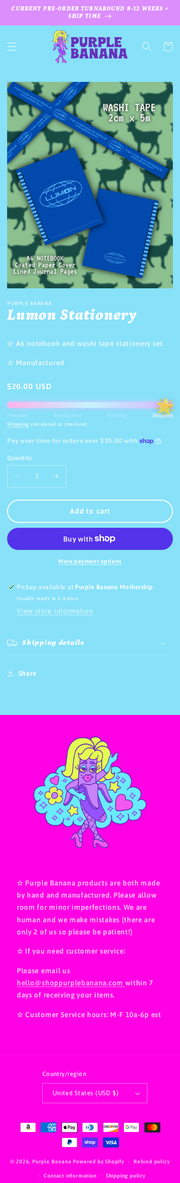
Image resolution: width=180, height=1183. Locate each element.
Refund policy (152, 1161)
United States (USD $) (85, 1093)
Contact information (70, 1176)
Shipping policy (126, 1176)
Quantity (19, 457)
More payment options (90, 561)
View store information (55, 611)
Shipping (17, 424)
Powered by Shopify (98, 1161)
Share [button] (27, 673)
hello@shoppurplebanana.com (71, 983)
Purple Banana (51, 1161)
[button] (12, 46)
